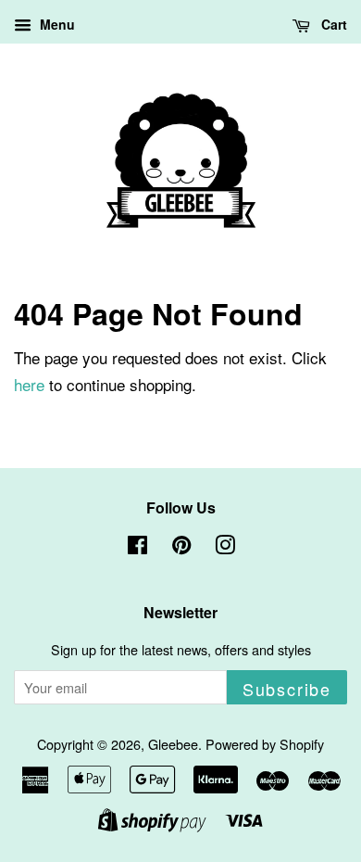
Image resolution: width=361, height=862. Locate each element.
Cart (332, 24)
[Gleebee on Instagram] (225, 547)
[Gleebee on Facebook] (137, 547)
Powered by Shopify (264, 744)
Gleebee (173, 744)
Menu (55, 24)
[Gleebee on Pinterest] (181, 547)
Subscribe (287, 689)
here (29, 384)
